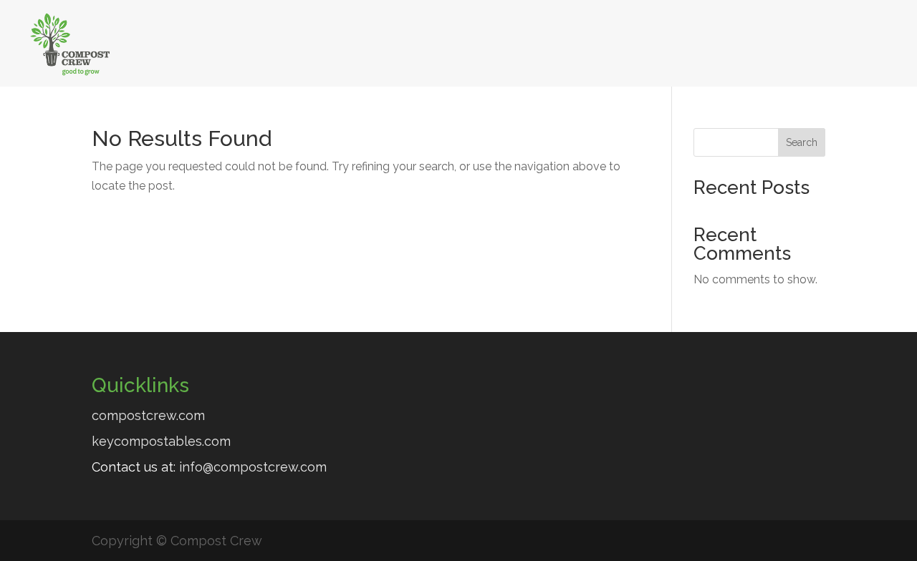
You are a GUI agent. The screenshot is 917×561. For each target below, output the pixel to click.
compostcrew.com (148, 415)
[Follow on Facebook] (761, 40)
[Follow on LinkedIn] (800, 40)
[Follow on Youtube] (838, 40)
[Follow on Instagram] (877, 40)
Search (801, 142)
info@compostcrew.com (253, 466)
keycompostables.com (161, 441)
